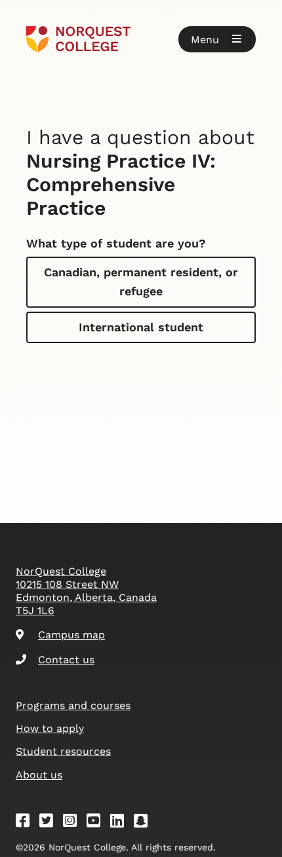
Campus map (71, 635)
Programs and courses (73, 705)
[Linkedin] (121, 822)
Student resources (63, 751)
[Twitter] (50, 822)
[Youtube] (98, 822)
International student (141, 327)
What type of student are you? (116, 243)
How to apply (50, 728)
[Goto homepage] (141, 39)
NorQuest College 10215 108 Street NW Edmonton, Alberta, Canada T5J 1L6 (86, 591)
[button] (217, 39)
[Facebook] (27, 822)
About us (39, 775)
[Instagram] (74, 822)
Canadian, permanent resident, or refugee (141, 281)
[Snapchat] (145, 822)
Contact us (66, 659)
